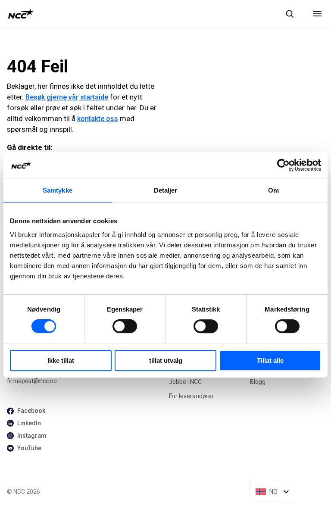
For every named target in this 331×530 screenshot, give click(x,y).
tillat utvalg (165, 360)
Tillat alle (270, 360)
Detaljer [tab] (166, 190)
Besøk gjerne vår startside (66, 97)
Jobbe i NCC (185, 381)
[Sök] (289, 14)
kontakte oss (97, 119)
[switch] (124, 326)
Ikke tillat (60, 360)
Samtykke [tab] (57, 190)
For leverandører (191, 396)
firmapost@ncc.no (32, 380)
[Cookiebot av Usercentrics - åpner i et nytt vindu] (283, 165)
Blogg (257, 381)
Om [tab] (273, 190)
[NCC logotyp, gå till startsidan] (20, 14)
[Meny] (317, 14)
